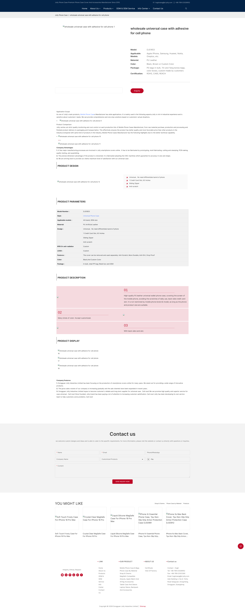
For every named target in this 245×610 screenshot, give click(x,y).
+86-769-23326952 (182, 2)
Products (186, 503)
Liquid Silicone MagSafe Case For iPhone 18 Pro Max (122, 535)
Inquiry (137, 91)
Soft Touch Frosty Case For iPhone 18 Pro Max (66, 535)
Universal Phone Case (91, 216)
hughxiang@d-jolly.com (163, 2)
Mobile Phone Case (87, 114)
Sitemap (143, 606)
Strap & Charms (160, 503)
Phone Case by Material (174, 503)
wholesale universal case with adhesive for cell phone (89, 15)
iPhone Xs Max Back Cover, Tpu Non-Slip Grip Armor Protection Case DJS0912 (177, 535)
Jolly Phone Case (61, 15)
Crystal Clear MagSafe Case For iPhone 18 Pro (94, 535)
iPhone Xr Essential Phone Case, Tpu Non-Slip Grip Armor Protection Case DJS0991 (149, 535)
